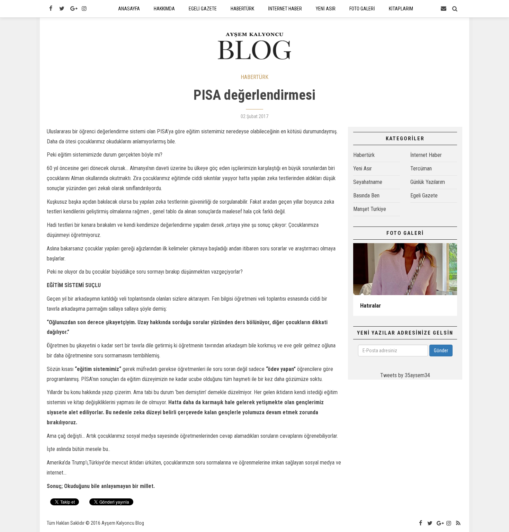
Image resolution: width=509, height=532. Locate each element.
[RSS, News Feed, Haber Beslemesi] (458, 523)
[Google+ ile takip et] (73, 8)
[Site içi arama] (455, 8)
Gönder (441, 350)
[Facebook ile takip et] (50, 8)
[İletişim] (443, 8)
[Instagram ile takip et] (84, 8)
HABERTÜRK (254, 77)
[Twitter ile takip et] (61, 8)
